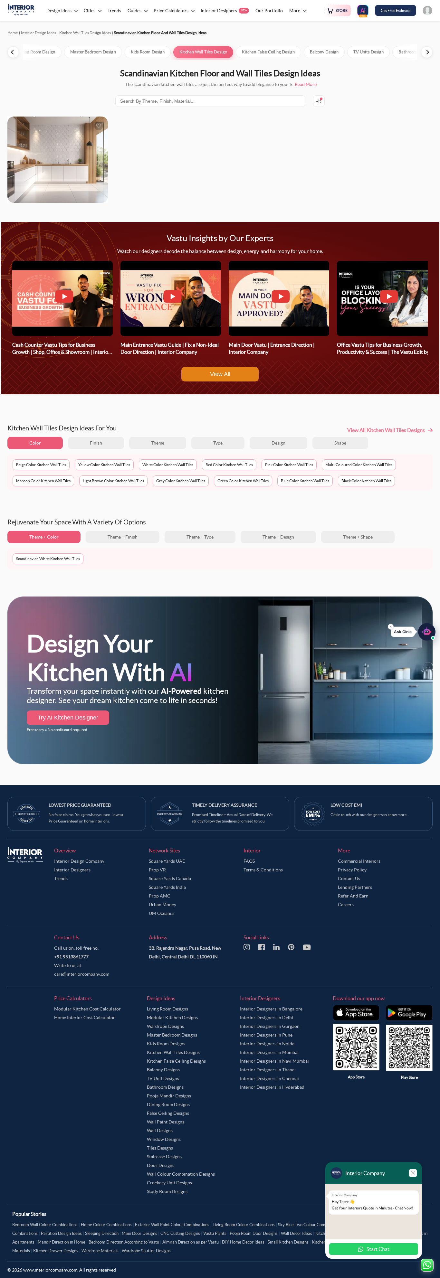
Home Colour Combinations (106, 1224)
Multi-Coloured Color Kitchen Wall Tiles (358, 465)
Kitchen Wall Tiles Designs (173, 1052)
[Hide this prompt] (391, 630)
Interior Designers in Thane (267, 1069)
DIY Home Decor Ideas (243, 1242)
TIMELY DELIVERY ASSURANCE (224, 805)
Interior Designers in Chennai (269, 1078)
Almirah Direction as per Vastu (190, 1242)
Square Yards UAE (167, 861)
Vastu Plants (214, 1233)
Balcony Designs (163, 1069)
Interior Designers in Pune (266, 1035)
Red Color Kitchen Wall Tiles (229, 465)
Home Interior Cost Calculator (84, 1017)
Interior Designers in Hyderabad (272, 1087)
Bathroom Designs (165, 1087)
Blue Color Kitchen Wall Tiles (305, 481)
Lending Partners (355, 887)
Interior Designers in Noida (267, 1043)
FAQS (249, 861)
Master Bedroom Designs (172, 1035)
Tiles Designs (160, 1148)
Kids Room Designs (166, 1043)
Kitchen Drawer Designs (55, 1250)
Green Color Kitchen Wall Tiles (243, 481)
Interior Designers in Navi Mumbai (274, 1061)
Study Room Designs (167, 1191)
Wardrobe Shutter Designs (146, 1250)
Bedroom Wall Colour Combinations (45, 1224)
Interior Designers (72, 869)
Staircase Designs (164, 1156)
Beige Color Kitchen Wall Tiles (41, 465)
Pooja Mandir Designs (169, 1095)
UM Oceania (161, 913)
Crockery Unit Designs (169, 1182)
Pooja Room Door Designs (254, 1233)
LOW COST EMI (346, 805)
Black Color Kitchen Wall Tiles (366, 481)
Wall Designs (160, 1130)
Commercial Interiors (359, 861)
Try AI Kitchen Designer (68, 717)
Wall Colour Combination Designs (181, 1174)
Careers (346, 904)
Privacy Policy (352, 869)
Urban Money (162, 904)
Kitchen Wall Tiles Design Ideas (85, 33)
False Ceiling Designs (168, 1113)
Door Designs (160, 1165)
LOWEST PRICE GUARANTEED (80, 805)
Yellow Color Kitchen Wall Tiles (104, 465)
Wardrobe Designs (165, 1026)
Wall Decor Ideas (296, 1233)
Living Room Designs (167, 1008)
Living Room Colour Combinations (244, 1224)
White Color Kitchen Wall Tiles (167, 465)
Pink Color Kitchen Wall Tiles (289, 465)
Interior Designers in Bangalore (271, 1008)
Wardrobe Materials (100, 1250)
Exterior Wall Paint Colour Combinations (172, 1224)
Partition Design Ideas (61, 1233)
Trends (61, 878)
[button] (413, 635)
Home (12, 33)
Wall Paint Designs (165, 1121)
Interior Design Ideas (38, 33)
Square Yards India (167, 887)
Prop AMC (159, 895)
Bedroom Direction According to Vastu (124, 1242)
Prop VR (157, 869)
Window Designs (164, 1139)
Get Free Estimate (395, 10)
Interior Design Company (79, 861)
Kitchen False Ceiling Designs (176, 1061)
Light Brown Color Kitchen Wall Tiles (113, 481)
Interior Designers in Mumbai (269, 1052)
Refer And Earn (353, 895)
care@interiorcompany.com (81, 974)
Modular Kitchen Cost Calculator (87, 1008)
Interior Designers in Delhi (266, 1017)
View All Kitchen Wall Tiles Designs (386, 430)
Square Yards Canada (170, 878)
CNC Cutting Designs (180, 1233)
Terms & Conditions (263, 869)
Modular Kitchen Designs (172, 1017)
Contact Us (349, 878)
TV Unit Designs (163, 1078)
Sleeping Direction (102, 1233)
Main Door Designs (139, 1233)
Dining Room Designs (168, 1104)
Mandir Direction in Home (61, 1242)
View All (220, 374)
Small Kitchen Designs (288, 1242)
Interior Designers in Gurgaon (270, 1026)
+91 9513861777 (71, 956)
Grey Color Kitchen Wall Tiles (180, 481)
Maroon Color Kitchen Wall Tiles (43, 481)
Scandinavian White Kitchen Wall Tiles (48, 559)
